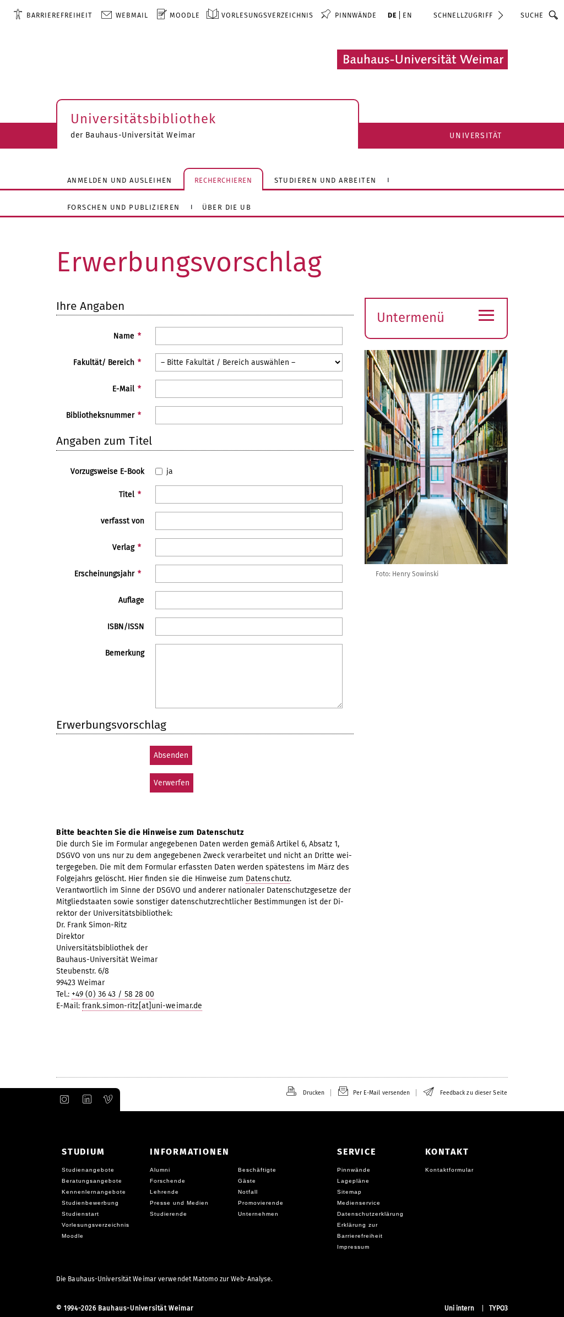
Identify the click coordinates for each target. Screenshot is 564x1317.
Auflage (131, 600)
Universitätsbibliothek (143, 119)
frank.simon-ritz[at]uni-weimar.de (142, 1005)
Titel (130, 494)
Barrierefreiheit (59, 15)
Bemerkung (124, 653)
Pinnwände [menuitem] (356, 15)
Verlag (126, 547)
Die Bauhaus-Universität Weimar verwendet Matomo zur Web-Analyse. (164, 1279)
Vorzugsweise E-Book (107, 471)
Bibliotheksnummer (103, 415)
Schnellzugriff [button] (463, 15)
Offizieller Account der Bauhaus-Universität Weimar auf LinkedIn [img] (85, 1099)
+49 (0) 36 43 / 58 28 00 (113, 994)
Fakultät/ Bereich (107, 362)
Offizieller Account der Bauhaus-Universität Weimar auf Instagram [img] (62, 1099)
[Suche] (554, 15)
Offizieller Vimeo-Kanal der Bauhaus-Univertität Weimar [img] (108, 1099)
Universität (475, 135)
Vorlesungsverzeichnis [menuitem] (267, 15)
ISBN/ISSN (125, 626)
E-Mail (126, 389)
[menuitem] (52, 15)
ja (169, 471)
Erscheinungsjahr (107, 573)
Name (127, 336)
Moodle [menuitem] (185, 15)
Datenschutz (268, 878)
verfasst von (122, 521)
